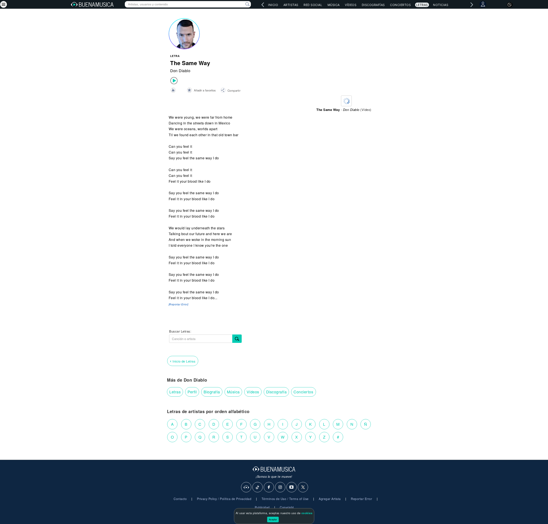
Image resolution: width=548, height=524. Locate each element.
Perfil (192, 391)
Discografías (373, 5)
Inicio (273, 5)
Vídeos (350, 5)
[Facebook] (269, 487)
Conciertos (400, 5)
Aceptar (273, 519)
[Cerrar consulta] (242, 4)
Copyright (287, 507)
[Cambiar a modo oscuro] (509, 4)
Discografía (276, 391)
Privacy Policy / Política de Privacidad (224, 499)
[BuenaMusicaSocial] (246, 487)
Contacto (180, 499)
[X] (303, 487)
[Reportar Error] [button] (178, 304)
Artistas (290, 5)
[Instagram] (280, 487)
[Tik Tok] (258, 487)
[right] (471, 4)
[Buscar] (237, 338)
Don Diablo (180, 70)
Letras (422, 5)
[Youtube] (292, 487)
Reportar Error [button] (361, 499)
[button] (230, 91)
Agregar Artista (330, 499)
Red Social (313, 5)
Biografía (212, 391)
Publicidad (262, 507)
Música (334, 5)
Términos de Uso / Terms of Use (285, 499)
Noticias (440, 5)
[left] (262, 4)
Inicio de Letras (182, 361)
